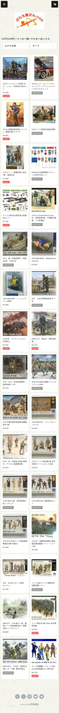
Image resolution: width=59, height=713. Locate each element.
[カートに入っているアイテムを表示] (54, 4)
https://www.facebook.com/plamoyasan (17, 696)
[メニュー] (4, 4)
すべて (36, 45)
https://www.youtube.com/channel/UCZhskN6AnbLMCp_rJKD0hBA (35, 696)
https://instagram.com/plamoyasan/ (29, 696)
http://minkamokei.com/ (41, 696)
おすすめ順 (10, 45)
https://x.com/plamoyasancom (23, 696)
